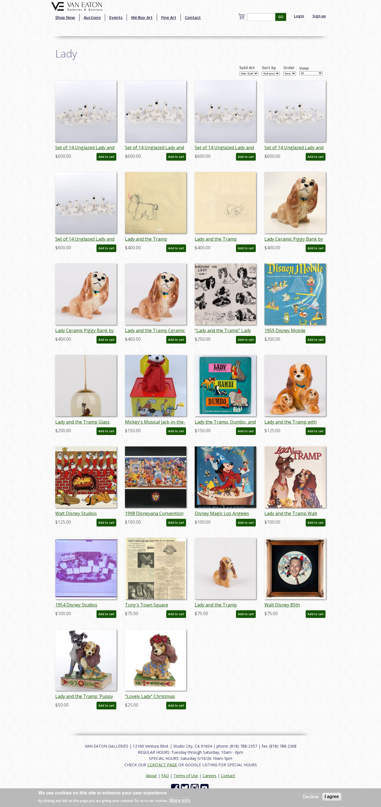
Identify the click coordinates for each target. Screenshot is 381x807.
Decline (311, 797)
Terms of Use (185, 775)
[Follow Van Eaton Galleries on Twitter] (186, 787)
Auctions (92, 17)
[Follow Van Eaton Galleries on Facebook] (176, 787)
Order (289, 68)
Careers (209, 775)
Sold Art (247, 68)
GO (280, 17)
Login (299, 15)
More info (180, 800)
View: (304, 68)
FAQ (165, 775)
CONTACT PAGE (162, 764)
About (151, 775)
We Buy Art (142, 17)
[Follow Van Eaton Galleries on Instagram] (195, 787)
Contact (193, 17)
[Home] (77, 6)
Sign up (319, 15)
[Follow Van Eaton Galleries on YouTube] (205, 787)
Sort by (269, 68)
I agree (332, 796)
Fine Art (168, 17)
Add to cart (106, 157)
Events (115, 17)
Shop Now (65, 17)
